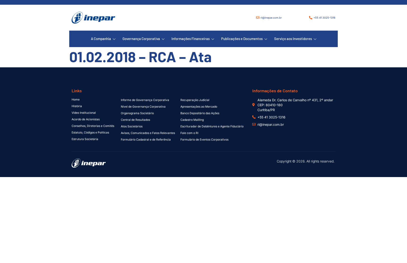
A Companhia (101, 38)
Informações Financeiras (190, 38)
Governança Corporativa (141, 38)
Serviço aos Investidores (293, 38)
